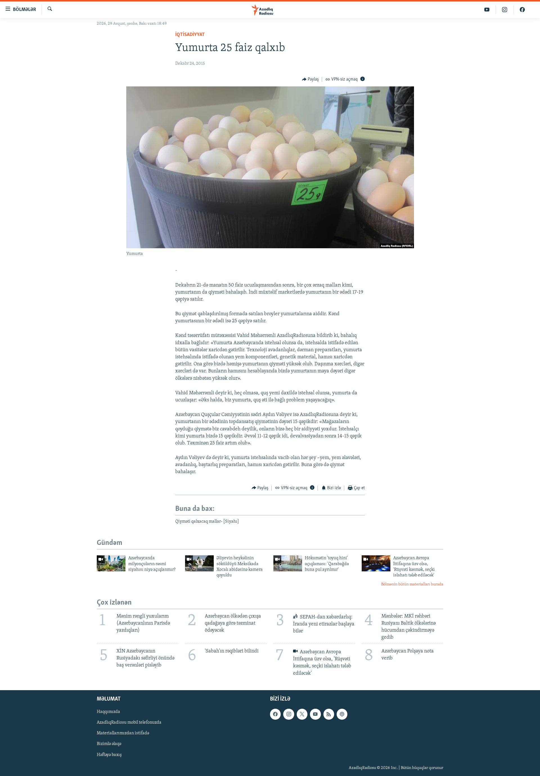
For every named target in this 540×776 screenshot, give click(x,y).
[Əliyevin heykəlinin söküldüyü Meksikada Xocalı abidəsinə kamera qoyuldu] (199, 563)
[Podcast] (342, 714)
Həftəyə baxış (109, 754)
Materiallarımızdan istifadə (123, 733)
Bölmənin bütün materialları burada (412, 584)
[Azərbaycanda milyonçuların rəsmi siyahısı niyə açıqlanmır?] (111, 563)
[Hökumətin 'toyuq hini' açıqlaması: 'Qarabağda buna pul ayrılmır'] (287, 563)
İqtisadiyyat (190, 34)
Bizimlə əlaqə (109, 744)
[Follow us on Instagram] (288, 714)
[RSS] (328, 714)
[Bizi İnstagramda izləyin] (505, 9)
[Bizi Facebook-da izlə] (522, 9)
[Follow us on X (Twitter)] (302, 714)
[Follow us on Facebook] (275, 714)
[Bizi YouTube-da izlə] (487, 9)
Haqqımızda (108, 712)
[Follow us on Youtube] (315, 714)
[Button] (310, 79)
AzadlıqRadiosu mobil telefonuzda (129, 722)
